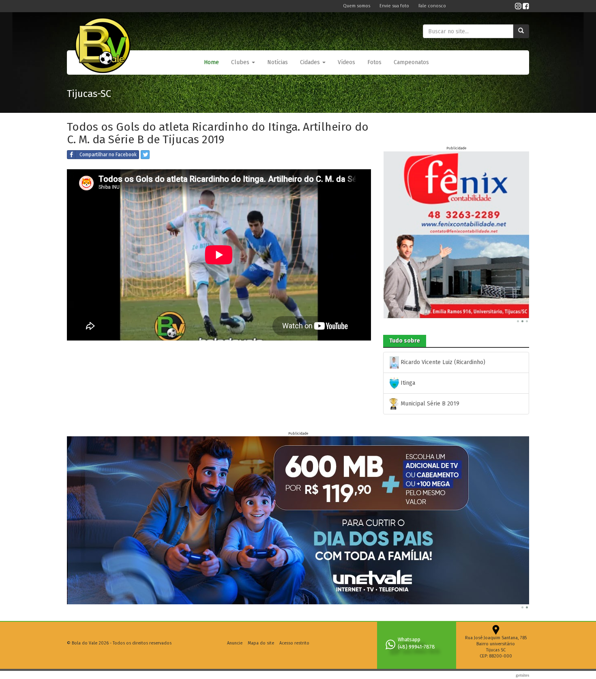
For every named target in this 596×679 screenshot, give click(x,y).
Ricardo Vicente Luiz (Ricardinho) (442, 362)
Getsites (522, 675)
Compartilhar (108, 154)
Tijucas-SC (89, 93)
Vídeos (346, 62)
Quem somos (357, 6)
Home (211, 62)
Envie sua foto (394, 6)
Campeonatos (411, 62)
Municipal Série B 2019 (429, 403)
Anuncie (234, 643)
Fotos (374, 62)
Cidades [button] (311, 62)
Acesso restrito (294, 643)
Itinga (407, 382)
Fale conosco (432, 6)
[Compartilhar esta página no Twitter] (145, 154)
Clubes (241, 62)
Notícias (277, 62)
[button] (243, 62)
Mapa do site (261, 643)
